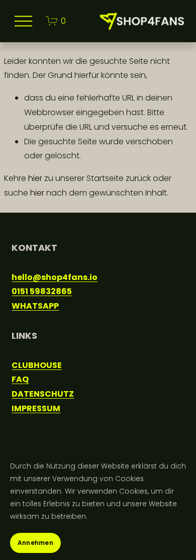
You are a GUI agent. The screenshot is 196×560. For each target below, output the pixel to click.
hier (35, 178)
